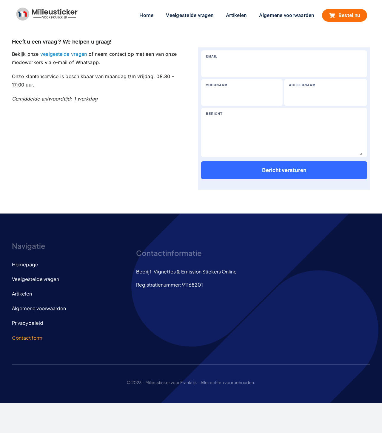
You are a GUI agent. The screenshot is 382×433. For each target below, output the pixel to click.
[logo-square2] (46, 10)
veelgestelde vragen (63, 54)
